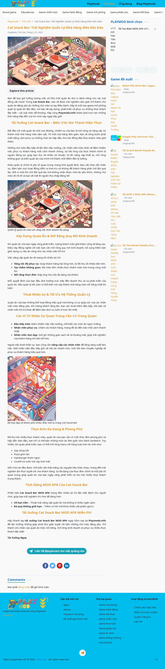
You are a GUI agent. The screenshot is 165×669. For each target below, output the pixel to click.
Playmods (93, 3)
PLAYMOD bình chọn (126, 22)
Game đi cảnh (106, 633)
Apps (66, 604)
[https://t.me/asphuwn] (82, 653)
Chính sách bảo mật (145, 607)
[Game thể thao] (141, 12)
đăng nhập (24, 587)
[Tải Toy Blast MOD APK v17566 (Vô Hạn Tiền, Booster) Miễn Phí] (113, 29)
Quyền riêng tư (142, 616)
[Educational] (27, 12)
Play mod (42, 659)
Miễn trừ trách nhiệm (145, 612)
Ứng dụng (125, 3)
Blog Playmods (145, 3)
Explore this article (22, 91)
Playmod (7, 615)
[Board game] (9, 12)
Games (67, 609)
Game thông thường (110, 637)
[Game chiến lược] (48, 12)
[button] (122, 70)
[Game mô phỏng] (96, 12)
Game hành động (108, 609)
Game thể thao (107, 614)
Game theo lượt (107, 623)
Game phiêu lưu (107, 628)
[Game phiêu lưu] (119, 12)
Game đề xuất (122, 79)
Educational (105, 642)
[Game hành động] (72, 12)
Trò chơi (108, 3)
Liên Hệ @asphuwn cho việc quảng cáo (59, 551)
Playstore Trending (73, 614)
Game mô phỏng (108, 604)
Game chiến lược (108, 618)
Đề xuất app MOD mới (75, 618)
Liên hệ (138, 621)
